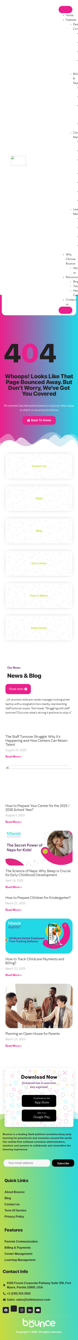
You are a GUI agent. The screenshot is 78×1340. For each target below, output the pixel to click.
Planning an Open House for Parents (32, 1034)
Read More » (13, 756)
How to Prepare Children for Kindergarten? (38, 898)
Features (71, 20)
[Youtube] (38, 1310)
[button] (39, 1101)
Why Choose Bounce (71, 259)
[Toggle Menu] (65, 9)
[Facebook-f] (6, 1310)
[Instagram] (22, 1310)
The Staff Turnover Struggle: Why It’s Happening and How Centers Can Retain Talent (36, 740)
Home (69, 15)
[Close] (65, 310)
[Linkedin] (30, 1310)
